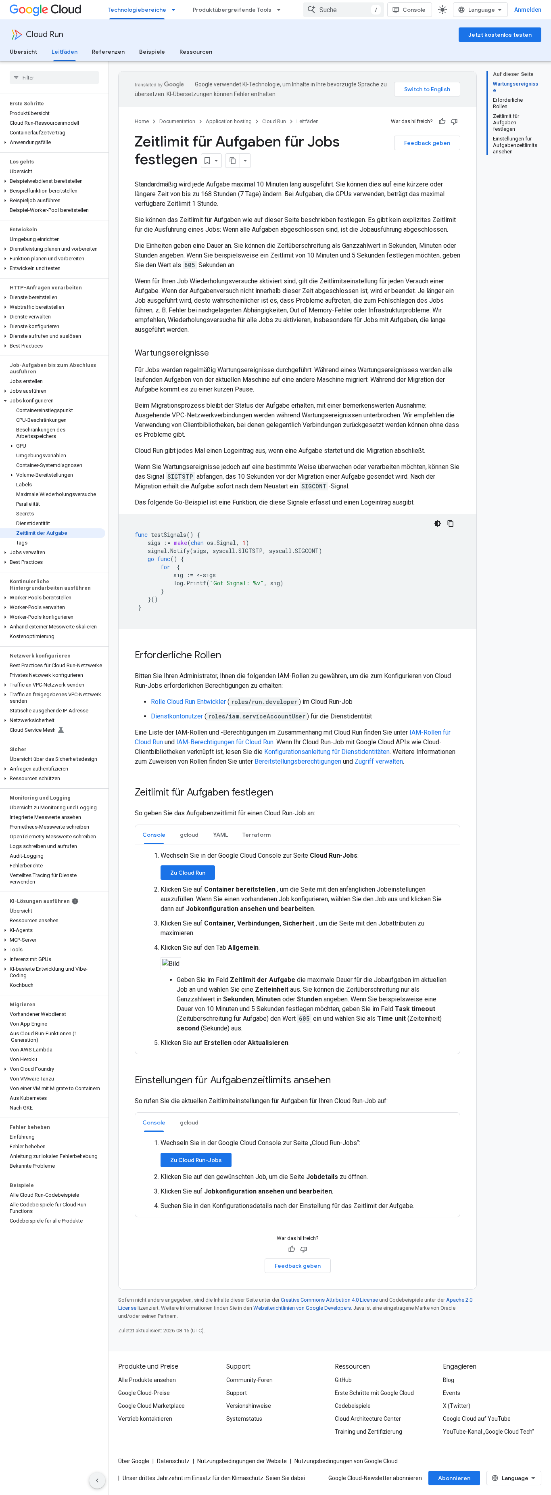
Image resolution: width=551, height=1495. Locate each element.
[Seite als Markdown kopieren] (232, 161)
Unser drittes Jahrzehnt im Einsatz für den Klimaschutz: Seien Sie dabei (214, 1478)
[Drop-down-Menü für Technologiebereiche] (176, 9)
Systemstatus (244, 1418)
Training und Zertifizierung (368, 1431)
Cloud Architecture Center (368, 1418)
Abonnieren (454, 1478)
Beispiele (152, 51)
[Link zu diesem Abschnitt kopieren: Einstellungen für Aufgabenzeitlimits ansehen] (339, 1081)
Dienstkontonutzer (178, 716)
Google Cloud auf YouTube (477, 1418)
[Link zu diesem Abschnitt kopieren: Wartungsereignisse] (217, 353)
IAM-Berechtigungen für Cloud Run (224, 742)
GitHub (343, 1380)
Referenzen (108, 51)
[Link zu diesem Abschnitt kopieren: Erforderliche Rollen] (229, 656)
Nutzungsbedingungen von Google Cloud (346, 1461)
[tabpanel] (297, 949)
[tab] (154, 834)
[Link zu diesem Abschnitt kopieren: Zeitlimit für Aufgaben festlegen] (281, 793)
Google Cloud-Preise (144, 1393)
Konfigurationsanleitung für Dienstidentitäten (327, 752)
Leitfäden (64, 51)
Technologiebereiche (137, 9)
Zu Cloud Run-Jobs (196, 1160)
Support (236, 1393)
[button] (52, 142)
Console (414, 9)
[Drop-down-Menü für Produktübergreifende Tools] (281, 9)
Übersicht (23, 51)
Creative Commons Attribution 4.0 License (329, 1300)
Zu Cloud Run (187, 872)
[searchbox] (54, 77)
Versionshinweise (248, 1406)
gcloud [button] (189, 834)
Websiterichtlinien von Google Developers (302, 1308)
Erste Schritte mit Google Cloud (374, 1393)
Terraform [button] (256, 834)
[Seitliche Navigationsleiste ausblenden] (97, 1480)
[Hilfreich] (442, 121)
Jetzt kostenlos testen (500, 34)
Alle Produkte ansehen (147, 1380)
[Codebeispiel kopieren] (450, 523)
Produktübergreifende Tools (232, 9)
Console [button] (153, 834)
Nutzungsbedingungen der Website (242, 1461)
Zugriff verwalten (379, 761)
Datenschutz (173, 1461)
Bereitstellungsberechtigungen (298, 761)
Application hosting (229, 121)
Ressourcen (195, 51)
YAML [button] (220, 834)
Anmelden (527, 9)
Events (451, 1393)
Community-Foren (249, 1380)
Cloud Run (44, 34)
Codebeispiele (353, 1406)
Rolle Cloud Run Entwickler (189, 702)
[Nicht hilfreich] (454, 121)
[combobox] (343, 9)
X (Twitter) (456, 1406)
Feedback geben (427, 143)
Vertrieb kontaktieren (145, 1418)
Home (142, 121)
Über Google (133, 1461)
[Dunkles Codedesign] (437, 523)
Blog (448, 1380)
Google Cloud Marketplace (151, 1406)
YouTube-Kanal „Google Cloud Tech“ (488, 1431)
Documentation (177, 121)
